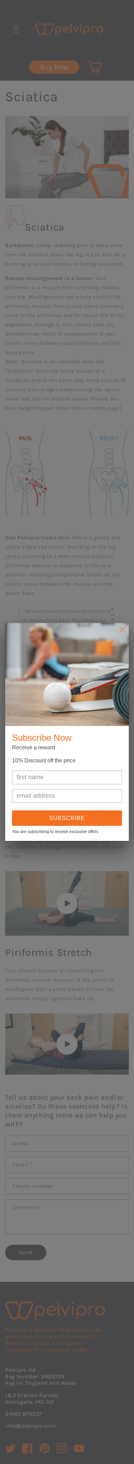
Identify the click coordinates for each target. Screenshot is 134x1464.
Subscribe (67, 818)
